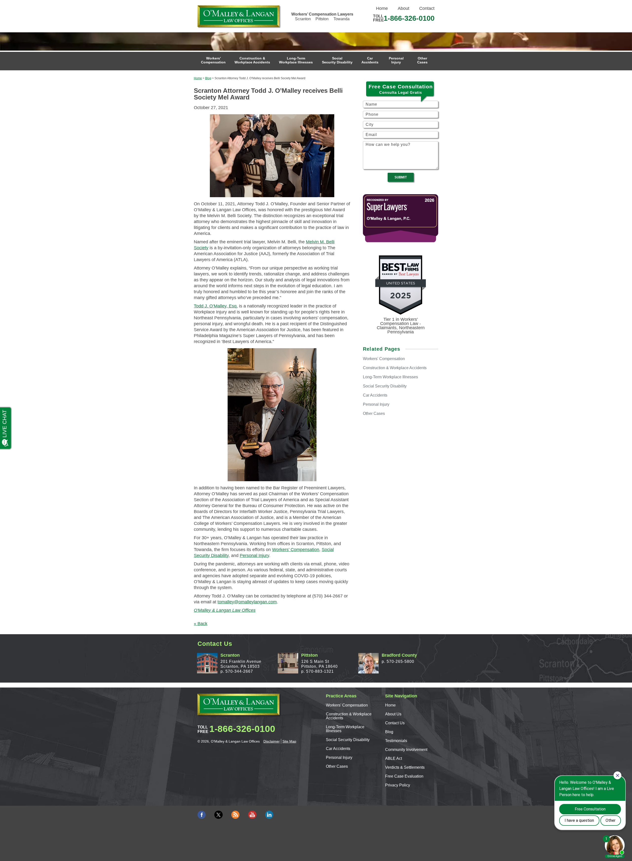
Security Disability (337, 60)
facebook (202, 815)
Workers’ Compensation (295, 549)
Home (382, 8)
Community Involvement (406, 749)
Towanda (342, 19)
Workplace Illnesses (296, 60)
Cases (422, 60)
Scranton (303, 19)
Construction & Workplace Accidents (349, 716)
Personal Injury (254, 555)
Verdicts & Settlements (405, 767)
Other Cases (337, 766)
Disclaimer (271, 741)
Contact (426, 8)
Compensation (213, 60)
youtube (252, 815)
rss (235, 815)
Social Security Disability (348, 740)
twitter (218, 815)
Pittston (322, 19)
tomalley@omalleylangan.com (247, 601)
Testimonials (396, 741)
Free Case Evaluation (404, 776)
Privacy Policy (397, 785)
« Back (200, 623)
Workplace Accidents (252, 60)
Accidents (369, 60)
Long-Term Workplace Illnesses (345, 729)
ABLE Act (393, 758)
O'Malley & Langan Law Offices (225, 610)
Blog (208, 78)
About (403, 8)
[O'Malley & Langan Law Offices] (238, 16)
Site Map (289, 741)
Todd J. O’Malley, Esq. (216, 306)
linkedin (269, 815)
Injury (396, 60)
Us (393, 714)
